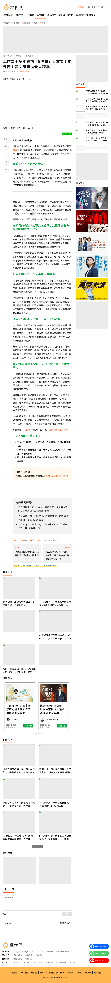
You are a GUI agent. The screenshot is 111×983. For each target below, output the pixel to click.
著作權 (51, 972)
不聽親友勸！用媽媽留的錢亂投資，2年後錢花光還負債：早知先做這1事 (55, 603)
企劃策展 (90, 14)
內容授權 (39, 955)
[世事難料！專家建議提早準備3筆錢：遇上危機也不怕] (19, 588)
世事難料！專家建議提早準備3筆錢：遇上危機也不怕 (18, 603)
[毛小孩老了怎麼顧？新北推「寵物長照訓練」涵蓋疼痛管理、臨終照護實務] (80, 124)
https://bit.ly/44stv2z (57, 475)
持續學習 (19, 14)
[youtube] (98, 7)
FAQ (21, 972)
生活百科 (41, 14)
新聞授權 (33, 972)
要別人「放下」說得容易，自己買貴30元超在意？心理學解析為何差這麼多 (55, 771)
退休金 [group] (16, 22)
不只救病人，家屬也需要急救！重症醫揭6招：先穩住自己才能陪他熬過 (55, 804)
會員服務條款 (61, 962)
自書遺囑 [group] (26, 22)
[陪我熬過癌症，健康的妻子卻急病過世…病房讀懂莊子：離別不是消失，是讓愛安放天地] (55, 822)
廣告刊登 (28, 955)
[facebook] (89, 7)
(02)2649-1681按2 (45, 951)
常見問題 (49, 962)
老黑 (17, 540)
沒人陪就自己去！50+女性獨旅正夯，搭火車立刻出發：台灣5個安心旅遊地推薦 (97, 107)
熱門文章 (80, 84)
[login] (102, 7)
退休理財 (8, 14)
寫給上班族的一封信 (58, 429)
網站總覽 (97, 972)
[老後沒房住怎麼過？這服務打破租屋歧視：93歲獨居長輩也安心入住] (80, 132)
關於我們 (87, 972)
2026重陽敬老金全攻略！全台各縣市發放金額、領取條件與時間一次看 (97, 92)
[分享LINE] (5, 146)
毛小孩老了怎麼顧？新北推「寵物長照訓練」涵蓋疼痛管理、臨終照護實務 (97, 123)
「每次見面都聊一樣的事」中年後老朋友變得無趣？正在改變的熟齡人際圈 (19, 771)
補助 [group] (36, 22)
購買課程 (82, 7)
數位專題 (80, 14)
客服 (26, 972)
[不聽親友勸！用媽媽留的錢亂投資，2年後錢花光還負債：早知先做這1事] (55, 588)
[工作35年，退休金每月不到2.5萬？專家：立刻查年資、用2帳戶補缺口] (80, 140)
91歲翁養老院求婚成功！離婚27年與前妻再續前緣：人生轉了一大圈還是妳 (19, 837)
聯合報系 (70, 972)
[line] (93, 7)
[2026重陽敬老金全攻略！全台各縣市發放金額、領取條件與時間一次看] (80, 93)
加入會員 (16, 962)
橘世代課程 (17, 958)
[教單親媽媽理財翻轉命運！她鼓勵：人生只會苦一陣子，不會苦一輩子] (55, 621)
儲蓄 (33, 540)
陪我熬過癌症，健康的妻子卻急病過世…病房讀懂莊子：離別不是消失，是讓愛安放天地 (55, 837)
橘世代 (6, 56)
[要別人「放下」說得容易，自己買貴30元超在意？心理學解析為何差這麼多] (55, 755)
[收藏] (5, 161)
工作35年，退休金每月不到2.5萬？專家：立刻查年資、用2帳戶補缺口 (96, 139)
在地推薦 (30, 14)
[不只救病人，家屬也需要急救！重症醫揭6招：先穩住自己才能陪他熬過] (55, 788)
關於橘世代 (17, 955)
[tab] (33, 733)
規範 (4, 914)
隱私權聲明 (60, 972)
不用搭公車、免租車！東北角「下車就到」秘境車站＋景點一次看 (97, 100)
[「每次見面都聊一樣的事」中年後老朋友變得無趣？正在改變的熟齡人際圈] (19, 755)
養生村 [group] (7, 22)
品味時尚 (51, 14)
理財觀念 (42, 540)
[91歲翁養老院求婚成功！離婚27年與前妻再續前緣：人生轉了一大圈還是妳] (19, 822)
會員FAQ (28, 958)
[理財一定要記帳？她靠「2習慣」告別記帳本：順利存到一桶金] (19, 654)
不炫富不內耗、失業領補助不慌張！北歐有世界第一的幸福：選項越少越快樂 (19, 804)
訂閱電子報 (38, 962)
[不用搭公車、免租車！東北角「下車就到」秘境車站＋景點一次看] (80, 101)
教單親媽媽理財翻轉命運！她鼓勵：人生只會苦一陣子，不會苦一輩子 (55, 637)
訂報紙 (79, 972)
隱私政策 (73, 962)
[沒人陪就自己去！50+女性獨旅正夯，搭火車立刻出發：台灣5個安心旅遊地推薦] (80, 108)
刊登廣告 (13, 972)
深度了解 (12, 725)
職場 (25, 540)
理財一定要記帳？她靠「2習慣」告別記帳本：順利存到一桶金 (19, 670)
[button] (106, 7)
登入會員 (27, 962)
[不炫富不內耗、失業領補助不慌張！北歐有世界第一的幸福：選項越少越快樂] (19, 788)
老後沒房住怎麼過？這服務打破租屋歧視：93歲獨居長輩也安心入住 (97, 131)
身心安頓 (29, 56)
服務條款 (43, 972)
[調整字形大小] (5, 169)
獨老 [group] (43, 22)
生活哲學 (54, 540)
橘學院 (70, 14)
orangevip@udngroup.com (24, 951)
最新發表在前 (65, 923)
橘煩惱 (61, 14)
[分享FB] (5, 139)
